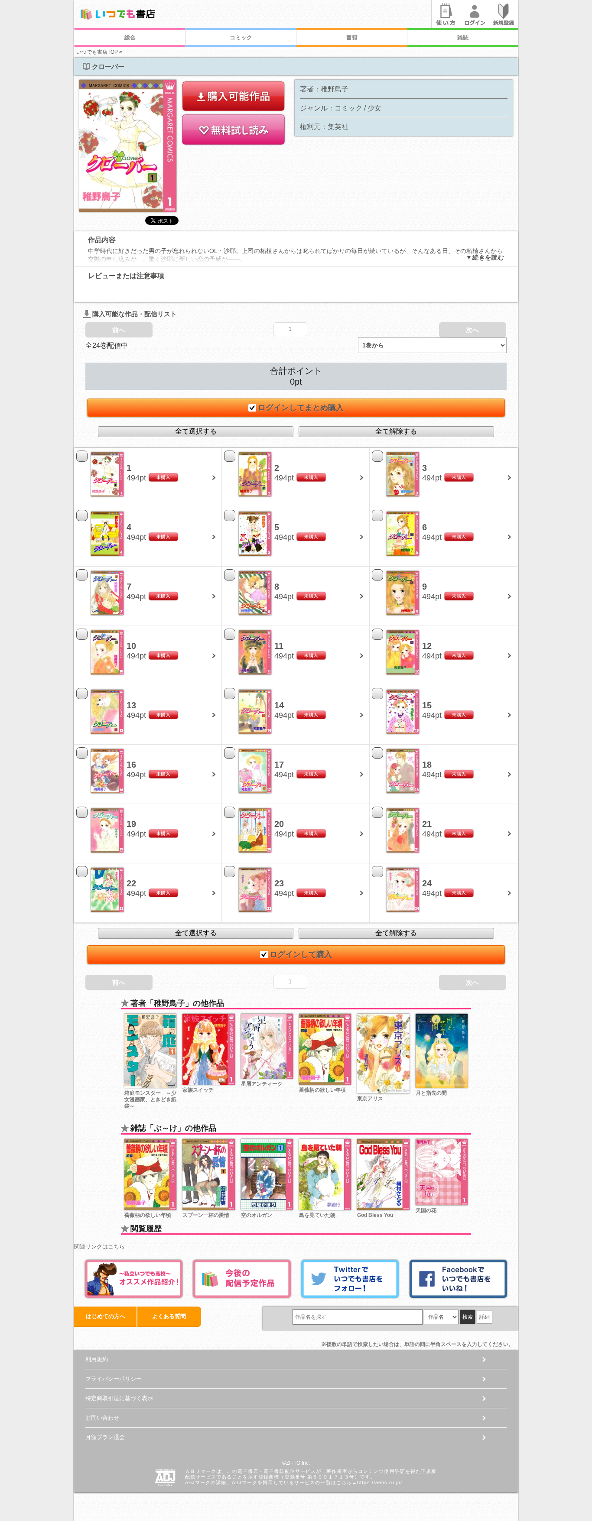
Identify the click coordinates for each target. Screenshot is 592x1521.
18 (427, 764)
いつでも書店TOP (97, 52)
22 (131, 883)
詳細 (484, 1317)
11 (278, 646)
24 (427, 883)
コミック (241, 37)
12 (427, 646)
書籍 (352, 37)
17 (279, 764)
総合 (130, 37)
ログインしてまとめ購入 (301, 407)
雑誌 (462, 37)
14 (279, 705)
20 (279, 824)
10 (131, 646)
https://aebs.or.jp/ (379, 1482)
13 (131, 705)
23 (279, 883)
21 (427, 824)
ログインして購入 (301, 954)
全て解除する (396, 431)
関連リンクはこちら (99, 1246)
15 (427, 705)
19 (131, 824)
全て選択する (196, 431)
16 (131, 764)
